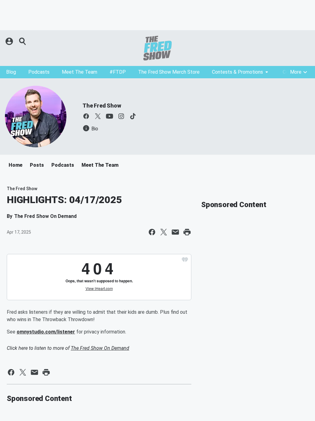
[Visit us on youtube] (109, 116)
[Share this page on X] (163, 232)
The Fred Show (101, 105)
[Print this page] (187, 232)
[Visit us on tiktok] (133, 116)
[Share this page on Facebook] (152, 232)
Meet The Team (79, 72)
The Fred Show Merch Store (169, 72)
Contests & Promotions (237, 72)
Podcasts (39, 72)
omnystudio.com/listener (46, 332)
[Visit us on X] (98, 116)
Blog (11, 72)
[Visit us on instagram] (121, 116)
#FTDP (118, 72)
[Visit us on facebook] (86, 116)
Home (15, 165)
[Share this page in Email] (175, 232)
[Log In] (10, 41)
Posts (37, 165)
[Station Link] (157, 48)
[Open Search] (22, 41)
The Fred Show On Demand (100, 348)
